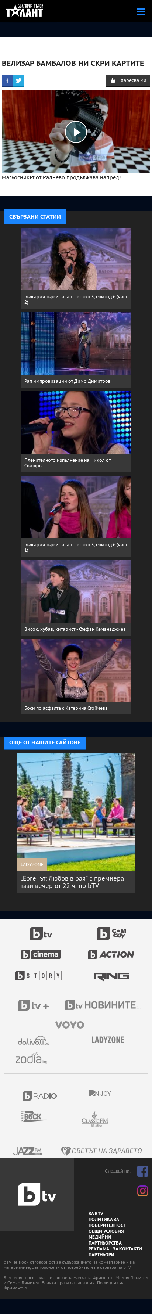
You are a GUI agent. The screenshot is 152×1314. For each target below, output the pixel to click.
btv (41, 929)
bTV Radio (40, 1096)
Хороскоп (34, 1058)
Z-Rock (38, 1116)
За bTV (96, 1214)
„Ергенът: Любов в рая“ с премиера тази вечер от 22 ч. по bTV (72, 882)
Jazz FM (28, 1151)
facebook (142, 1171)
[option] (76, 823)
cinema (41, 950)
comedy (111, 929)
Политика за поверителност (107, 1222)
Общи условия (106, 1231)
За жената (110, 1040)
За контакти (127, 1249)
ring (111, 972)
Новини (103, 1006)
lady (41, 972)
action (111, 950)
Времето (34, 1040)
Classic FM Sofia (115, 1119)
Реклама (99, 1249)
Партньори (101, 1255)
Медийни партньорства (105, 1240)
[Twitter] (18, 80)
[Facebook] (7, 80)
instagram (142, 1191)
